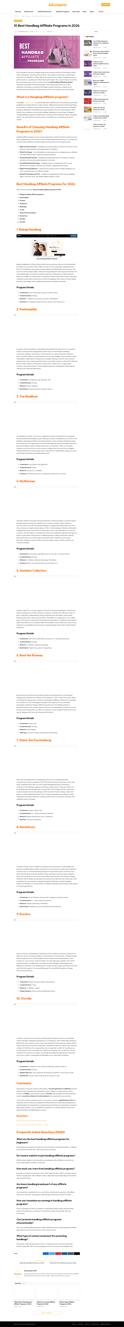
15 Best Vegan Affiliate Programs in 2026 (66, 1303)
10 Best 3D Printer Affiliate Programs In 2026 (63, 1263)
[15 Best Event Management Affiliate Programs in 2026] (24, 1294)
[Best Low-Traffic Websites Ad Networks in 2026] (88, 82)
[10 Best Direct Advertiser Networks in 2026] (88, 74)
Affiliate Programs (62, 11)
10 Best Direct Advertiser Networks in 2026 (101, 73)
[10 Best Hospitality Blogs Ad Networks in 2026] (88, 118)
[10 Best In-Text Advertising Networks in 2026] (88, 63)
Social (101, 11)
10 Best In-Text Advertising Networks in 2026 (101, 63)
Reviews (18, 11)
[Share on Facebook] (100, 31)
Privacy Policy (95, 1324)
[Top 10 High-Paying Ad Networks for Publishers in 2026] (88, 43)
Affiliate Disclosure (105, 1324)
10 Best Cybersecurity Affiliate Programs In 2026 (32, 1125)
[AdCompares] (58, 4)
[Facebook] (8, 77)
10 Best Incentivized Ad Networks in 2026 (100, 100)
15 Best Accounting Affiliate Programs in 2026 (46, 1303)
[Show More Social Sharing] (108, 31)
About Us (87, 1324)
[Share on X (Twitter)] (102, 31)
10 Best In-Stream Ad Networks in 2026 (100, 92)
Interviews (76, 11)
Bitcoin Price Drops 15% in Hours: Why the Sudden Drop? (101, 53)
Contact (74, 1324)
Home (23, 16)
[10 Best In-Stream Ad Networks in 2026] (88, 92)
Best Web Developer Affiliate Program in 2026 (32, 1120)
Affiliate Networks (44, 11)
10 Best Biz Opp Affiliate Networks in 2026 (31, 1263)
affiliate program (29, 102)
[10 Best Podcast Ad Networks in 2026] (88, 126)
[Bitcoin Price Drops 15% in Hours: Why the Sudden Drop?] (88, 53)
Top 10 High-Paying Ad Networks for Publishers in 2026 (101, 43)
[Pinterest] (8, 89)
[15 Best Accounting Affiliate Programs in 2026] (47, 1294)
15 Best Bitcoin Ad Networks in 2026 (99, 108)
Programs (28, 16)
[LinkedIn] (8, 85)
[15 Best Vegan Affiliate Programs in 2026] (69, 1294)
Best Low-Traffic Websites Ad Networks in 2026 (101, 82)
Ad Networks (28, 11)
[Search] (109, 11)
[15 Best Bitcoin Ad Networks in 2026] (88, 109)
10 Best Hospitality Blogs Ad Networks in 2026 (101, 117)
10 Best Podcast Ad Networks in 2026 (99, 125)
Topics (91, 11)
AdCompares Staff (23, 31)
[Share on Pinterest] (105, 31)
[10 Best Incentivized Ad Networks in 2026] (88, 101)
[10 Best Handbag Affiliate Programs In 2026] (47, 52)
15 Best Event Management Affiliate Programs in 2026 (23, 1303)
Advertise (106, 4)
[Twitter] (8, 81)
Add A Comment (47, 1313)
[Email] (8, 94)
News (85, 11)
